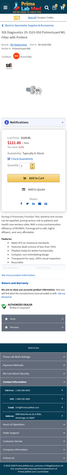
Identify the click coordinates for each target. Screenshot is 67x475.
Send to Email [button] (40, 204)
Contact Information (14, 382)
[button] (32, 164)
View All (32, 17)
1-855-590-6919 (22, 390)
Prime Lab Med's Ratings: (16, 356)
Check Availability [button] (22, 159)
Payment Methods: (13, 365)
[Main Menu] (5, 7)
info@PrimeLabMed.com (27, 407)
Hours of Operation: (14, 424)
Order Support (11, 432)
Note (12, 319)
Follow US (8, 458)
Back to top (33, 347)
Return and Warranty (14, 283)
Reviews (14, 327)
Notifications (19, 122)
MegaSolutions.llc (55, 465)
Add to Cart (36, 178)
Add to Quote (36, 189)
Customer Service (12, 441)
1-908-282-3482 (22, 398)
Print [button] (46, 203)
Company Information (15, 449)
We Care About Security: (16, 373)
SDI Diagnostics (18, 44)
